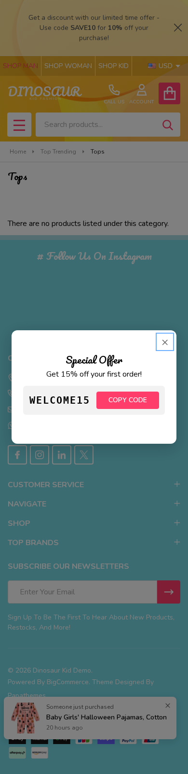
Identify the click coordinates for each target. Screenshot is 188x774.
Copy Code (127, 400)
